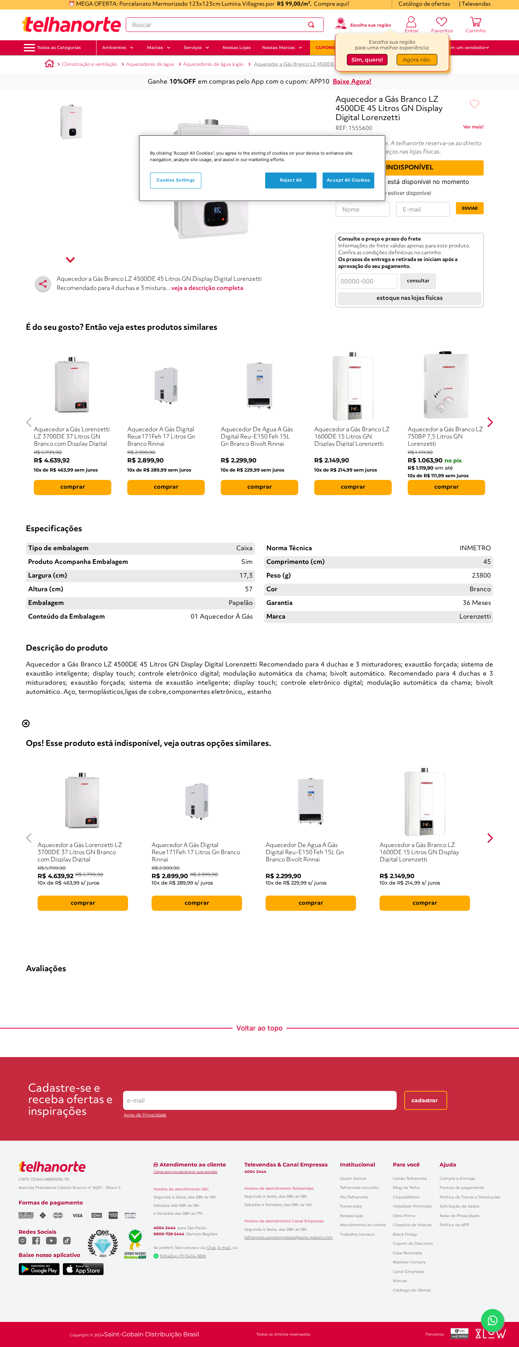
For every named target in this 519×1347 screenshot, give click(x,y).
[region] (262, 168)
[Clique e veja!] (473, 128)
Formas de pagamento (462, 1187)
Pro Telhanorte (354, 1197)
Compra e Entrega (457, 1178)
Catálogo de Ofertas (412, 1290)
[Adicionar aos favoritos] (474, 104)
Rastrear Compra (409, 1262)
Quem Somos (353, 1178)
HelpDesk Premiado (412, 1206)
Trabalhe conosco (357, 1234)
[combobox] (225, 24)
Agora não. (417, 59)
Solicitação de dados (459, 1206)
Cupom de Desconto (413, 1243)
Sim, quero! (367, 59)
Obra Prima (404, 1215)
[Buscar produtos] (312, 25)
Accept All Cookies (348, 180)
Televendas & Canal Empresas (286, 1165)
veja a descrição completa (207, 288)
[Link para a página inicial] (49, 64)
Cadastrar (424, 1100)
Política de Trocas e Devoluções (470, 1197)
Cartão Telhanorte (410, 1178)
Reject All (291, 180)
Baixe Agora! (352, 82)
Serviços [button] (193, 47)
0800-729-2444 (168, 1234)
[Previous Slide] (29, 422)
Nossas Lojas (237, 47)
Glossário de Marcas (412, 1224)
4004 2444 (164, 1228)
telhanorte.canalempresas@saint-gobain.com (288, 1237)
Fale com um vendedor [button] (460, 47)
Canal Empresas (408, 1271)
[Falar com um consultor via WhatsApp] (492, 1320)
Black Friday (405, 1234)
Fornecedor (351, 1206)
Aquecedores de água (150, 64)
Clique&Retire (406, 1197)
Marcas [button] (155, 47)
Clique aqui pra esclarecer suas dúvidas (185, 1172)
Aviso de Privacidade (145, 1115)
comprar (72, 487)
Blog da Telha (406, 1187)
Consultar (418, 281)
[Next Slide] (490, 422)
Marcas (400, 1280)
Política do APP (454, 1224)
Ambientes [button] (114, 47)
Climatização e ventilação (89, 64)
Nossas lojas (351, 1215)
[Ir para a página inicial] (71, 25)
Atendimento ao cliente (363, 1224)
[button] (59, 47)
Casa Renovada (407, 1252)
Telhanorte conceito (359, 1187)
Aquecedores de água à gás (213, 64)
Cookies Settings (176, 180)
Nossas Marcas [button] (278, 47)
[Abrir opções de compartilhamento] (43, 283)
